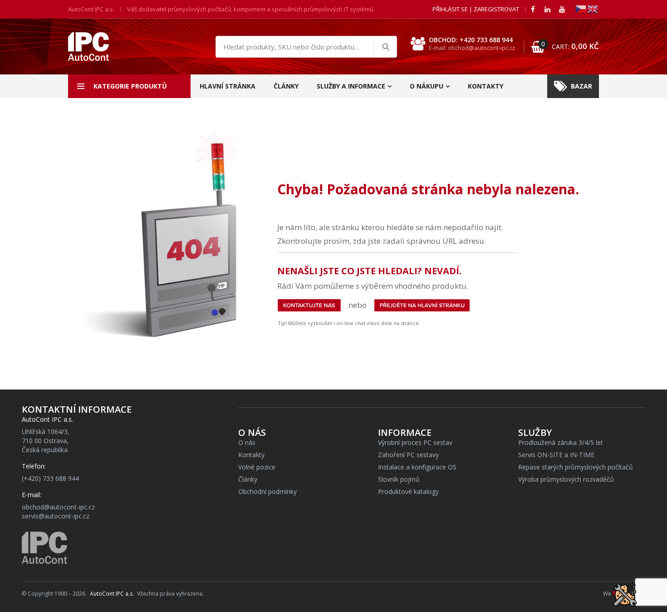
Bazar (581, 86)
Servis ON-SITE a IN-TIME (556, 454)
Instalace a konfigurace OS (417, 467)
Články (286, 86)
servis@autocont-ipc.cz (55, 516)
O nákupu (426, 86)
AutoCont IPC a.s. (112, 593)
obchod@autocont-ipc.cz (58, 507)
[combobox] (306, 46)
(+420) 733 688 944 (50, 478)
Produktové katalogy (408, 491)
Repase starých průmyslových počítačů (575, 467)
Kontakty (485, 86)
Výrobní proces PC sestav (415, 442)
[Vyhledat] (385, 46)
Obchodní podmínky (267, 491)
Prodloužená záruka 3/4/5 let (560, 442)
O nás (246, 442)
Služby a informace (351, 86)
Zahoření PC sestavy (408, 454)
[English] (593, 8)
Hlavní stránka (227, 86)
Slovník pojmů (399, 479)
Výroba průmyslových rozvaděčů (566, 479)
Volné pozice (256, 467)
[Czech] (581, 8)
